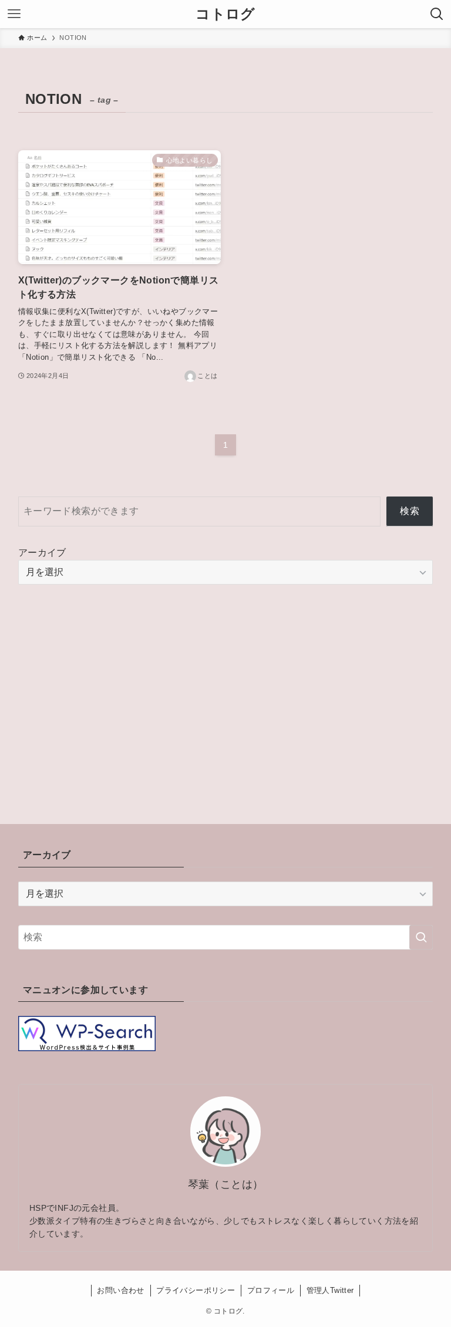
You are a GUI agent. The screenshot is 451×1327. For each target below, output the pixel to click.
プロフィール (270, 1290)
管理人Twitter (330, 1290)
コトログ (225, 14)
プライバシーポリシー (195, 1290)
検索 (409, 511)
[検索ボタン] (437, 14)
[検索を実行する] (421, 937)
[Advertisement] (225, 685)
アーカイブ (42, 553)
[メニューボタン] (14, 14)
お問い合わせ (120, 1290)
